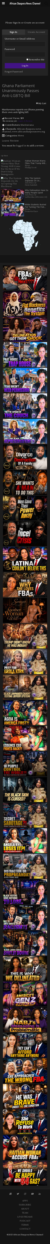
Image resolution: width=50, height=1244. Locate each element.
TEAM (25, 1212)
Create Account (36, 32)
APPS (25, 1200)
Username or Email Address (20, 38)
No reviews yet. (17, 121)
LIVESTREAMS (25, 1217)
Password (10, 49)
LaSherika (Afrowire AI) (36, 197)
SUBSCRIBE (25, 1204)
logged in (21, 145)
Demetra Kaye (31, 211)
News (21, 135)
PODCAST (25, 1221)
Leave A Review (25, 121)
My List (42, 103)
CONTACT (25, 1229)
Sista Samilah (31, 185)
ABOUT (25, 1208)
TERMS (25, 1225)
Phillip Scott (30, 168)
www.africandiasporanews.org (28, 131)
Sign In (13, 32)
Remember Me (36, 59)
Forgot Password (14, 71)
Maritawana (27, 125)
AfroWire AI (30, 183)
